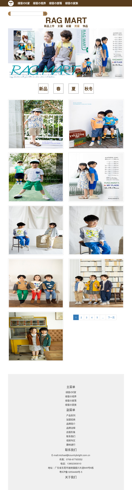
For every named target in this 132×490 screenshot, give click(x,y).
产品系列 (70, 415)
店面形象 (70, 432)
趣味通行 (70, 444)
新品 (43, 88)
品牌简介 (70, 423)
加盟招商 (70, 419)
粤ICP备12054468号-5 (70, 471)
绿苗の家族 (71, 3)
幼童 (68, 26)
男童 (77, 26)
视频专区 (70, 440)
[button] (16, 53)
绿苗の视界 (39, 3)
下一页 (111, 317)
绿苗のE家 (24, 3)
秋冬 (89, 88)
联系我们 (70, 436)
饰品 (85, 26)
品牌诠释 (70, 427)
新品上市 (49, 26)
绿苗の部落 (55, 3)
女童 (60, 26)
